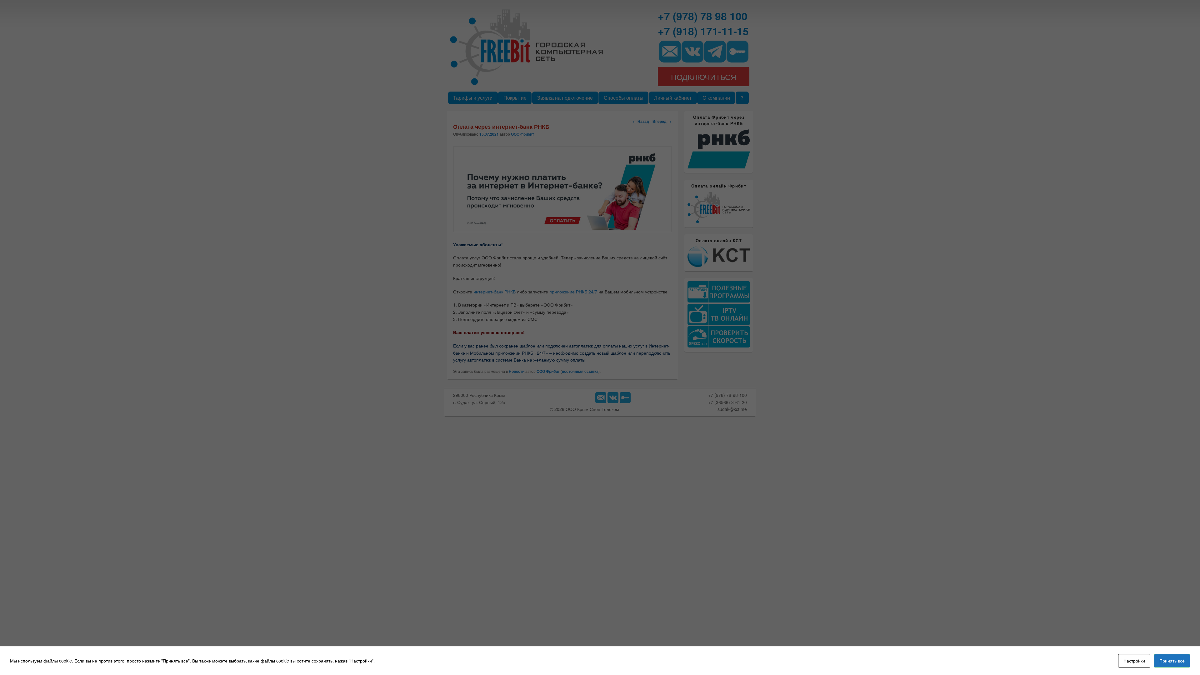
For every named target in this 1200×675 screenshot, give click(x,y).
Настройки (1134, 661)
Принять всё (1172, 661)
